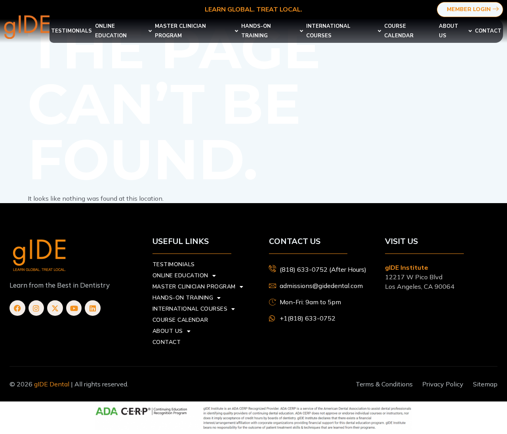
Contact (488, 31)
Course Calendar (399, 31)
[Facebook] (17, 308)
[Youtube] (74, 308)
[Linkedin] (93, 308)
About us (448, 31)
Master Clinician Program (180, 31)
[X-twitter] (55, 308)
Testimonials (71, 31)
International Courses (328, 31)
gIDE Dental (51, 384)
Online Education (111, 31)
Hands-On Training (256, 31)
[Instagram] (36, 308)
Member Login (469, 9)
